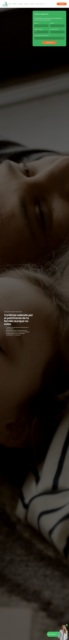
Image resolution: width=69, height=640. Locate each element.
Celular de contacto (38, 29)
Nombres (36, 23)
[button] (39, 4)
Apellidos (52, 23)
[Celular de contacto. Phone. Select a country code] (36, 32)
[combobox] (49, 38)
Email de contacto (54, 29)
